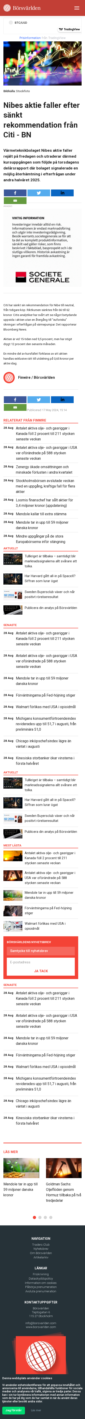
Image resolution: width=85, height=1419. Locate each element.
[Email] (15, 200)
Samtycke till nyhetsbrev (29, 951)
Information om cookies (41, 1283)
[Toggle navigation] (77, 8)
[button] (34, 1217)
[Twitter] (38, 192)
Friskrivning (41, 1274)
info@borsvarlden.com (40, 1323)
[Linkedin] (62, 192)
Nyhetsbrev (41, 1248)
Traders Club (41, 1244)
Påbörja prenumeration (41, 1287)
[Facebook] (15, 192)
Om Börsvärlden (41, 1253)
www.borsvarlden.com (41, 1327)
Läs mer (36, 1410)
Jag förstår (13, 1410)
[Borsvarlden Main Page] (22, 8)
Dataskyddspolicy (41, 1278)
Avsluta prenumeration (40, 1291)
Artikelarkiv (41, 1257)
